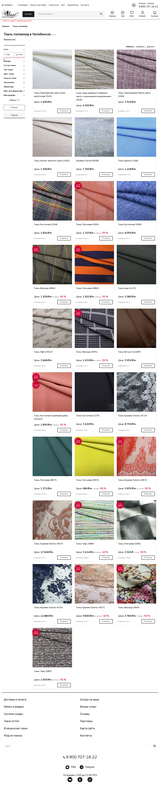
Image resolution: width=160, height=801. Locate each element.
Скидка (78, 186)
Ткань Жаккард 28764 (86, 352)
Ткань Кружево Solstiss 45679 (48, 544)
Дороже (150, 47)
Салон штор (54, 5)
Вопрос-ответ (88, 707)
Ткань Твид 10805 (43, 671)
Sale (122, 16)
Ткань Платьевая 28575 (45, 480)
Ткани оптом (11, 721)
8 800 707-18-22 (81, 757)
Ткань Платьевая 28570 (87, 480)
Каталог (28, 14)
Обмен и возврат (14, 707)
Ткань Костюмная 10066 (130, 224)
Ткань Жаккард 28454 (128, 607)
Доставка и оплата (15, 699)
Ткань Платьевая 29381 (129, 544)
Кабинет (142, 16)
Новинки (112, 16)
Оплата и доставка (38, 5)
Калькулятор (73, 5)
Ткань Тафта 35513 (43, 352)
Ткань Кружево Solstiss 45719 (132, 416)
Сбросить (14, 115)
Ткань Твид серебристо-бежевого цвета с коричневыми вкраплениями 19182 (93, 96)
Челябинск (8, 5)
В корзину (64, 111)
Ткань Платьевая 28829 (87, 288)
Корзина (154, 16)
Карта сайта (87, 728)
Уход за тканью (13, 735)
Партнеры (86, 721)
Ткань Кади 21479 (127, 288)
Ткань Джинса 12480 (128, 161)
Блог (63, 5)
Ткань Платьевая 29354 (87, 224)
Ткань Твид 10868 (85, 544)
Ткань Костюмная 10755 (88, 416)
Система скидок (13, 714)
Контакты (85, 5)
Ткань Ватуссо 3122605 (129, 352)
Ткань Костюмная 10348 (45, 224)
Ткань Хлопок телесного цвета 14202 (52, 161)
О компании (23, 5)
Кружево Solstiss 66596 (87, 161)
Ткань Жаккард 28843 (44, 288)
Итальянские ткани (16, 728)
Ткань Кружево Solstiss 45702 (48, 607)
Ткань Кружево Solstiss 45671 (90, 607)
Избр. (132, 16)
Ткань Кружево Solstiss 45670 (132, 480)
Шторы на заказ (89, 699)
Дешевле (140, 47)
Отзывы (85, 714)
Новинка (130, 47)
